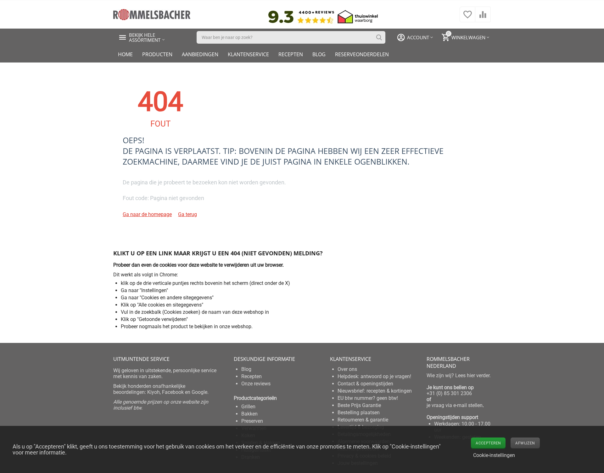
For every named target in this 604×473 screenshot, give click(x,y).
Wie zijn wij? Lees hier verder (458, 375)
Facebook (173, 392)
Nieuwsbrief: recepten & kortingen (375, 391)
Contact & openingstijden (365, 384)
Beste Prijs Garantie (359, 405)
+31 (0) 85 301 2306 (449, 393)
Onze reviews (256, 384)
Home (125, 54)
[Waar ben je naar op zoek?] (379, 37)
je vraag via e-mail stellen (455, 405)
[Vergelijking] (483, 18)
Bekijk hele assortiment (144, 37)
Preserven (252, 421)
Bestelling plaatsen (359, 413)
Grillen (248, 407)
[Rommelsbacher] (151, 14)
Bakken (249, 414)
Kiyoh (153, 392)
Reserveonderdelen (362, 54)
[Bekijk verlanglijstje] (467, 18)
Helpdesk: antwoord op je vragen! (374, 376)
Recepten (290, 54)
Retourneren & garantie (363, 420)
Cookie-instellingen (494, 455)
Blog (319, 54)
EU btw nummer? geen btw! (368, 398)
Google (199, 392)
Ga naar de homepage (147, 214)
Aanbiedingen (200, 54)
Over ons (347, 369)
